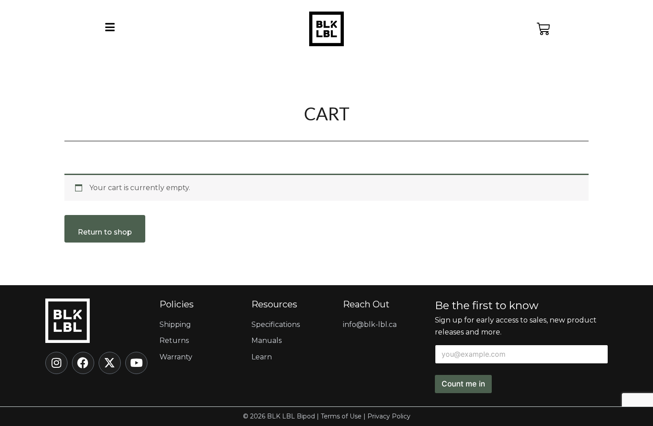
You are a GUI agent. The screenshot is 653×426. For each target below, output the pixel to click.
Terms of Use (341, 416)
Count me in (463, 383)
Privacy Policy (388, 416)
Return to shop (105, 232)
